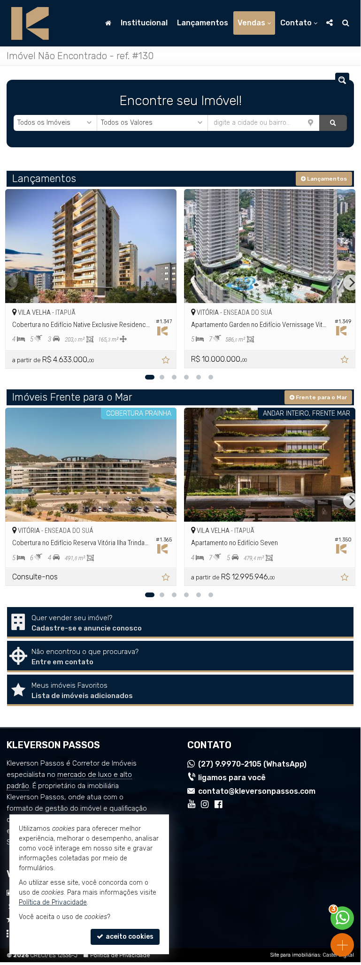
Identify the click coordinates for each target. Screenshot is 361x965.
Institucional (144, 22)
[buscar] (333, 123)
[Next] (351, 282)
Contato (296, 22)
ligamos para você (232, 777)
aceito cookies (129, 937)
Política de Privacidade (120, 955)
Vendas (251, 22)
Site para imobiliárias (295, 955)
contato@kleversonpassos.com (256, 791)
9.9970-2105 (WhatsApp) (252, 764)
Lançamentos (202, 22)
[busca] (345, 23)
